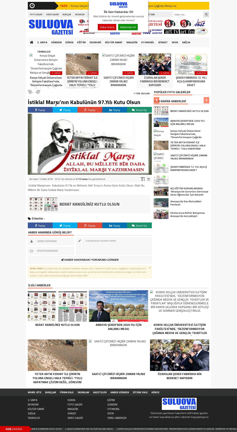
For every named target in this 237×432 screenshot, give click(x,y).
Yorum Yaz (141, 110)
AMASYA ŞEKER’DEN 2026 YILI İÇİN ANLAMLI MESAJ (76, 429)
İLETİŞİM (151, 14)
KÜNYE (155, 392)
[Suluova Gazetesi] (118, 7)
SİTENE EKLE (140, 392)
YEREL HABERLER (116, 418)
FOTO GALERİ (36, 14)
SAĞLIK (186, 42)
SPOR (175, 42)
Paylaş (41, 110)
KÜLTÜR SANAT (114, 42)
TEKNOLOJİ (43, 51)
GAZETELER (100, 392)
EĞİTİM (81, 42)
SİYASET (163, 42)
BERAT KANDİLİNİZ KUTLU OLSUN (33, 429)
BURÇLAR (67, 14)
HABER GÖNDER (119, 392)
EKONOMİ (95, 42)
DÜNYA (69, 42)
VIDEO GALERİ (52, 14)
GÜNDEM (56, 42)
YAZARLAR (80, 14)
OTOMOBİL (147, 42)
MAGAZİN (131, 42)
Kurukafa (33, 49)
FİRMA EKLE (67, 392)
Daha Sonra (107, 27)
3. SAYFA (42, 42)
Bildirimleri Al (128, 27)
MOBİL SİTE (34, 392)
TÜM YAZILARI (142, 93)
